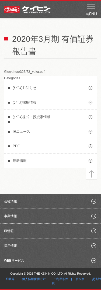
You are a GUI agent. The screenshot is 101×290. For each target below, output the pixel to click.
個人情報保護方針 (34, 279)
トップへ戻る (91, 173)
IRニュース (21, 131)
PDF (16, 146)
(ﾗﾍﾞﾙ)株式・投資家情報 (31, 117)
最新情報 (20, 161)
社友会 (80, 279)
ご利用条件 (60, 279)
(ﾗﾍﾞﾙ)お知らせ (24, 88)
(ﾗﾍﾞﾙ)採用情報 (24, 102)
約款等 (10, 279)
